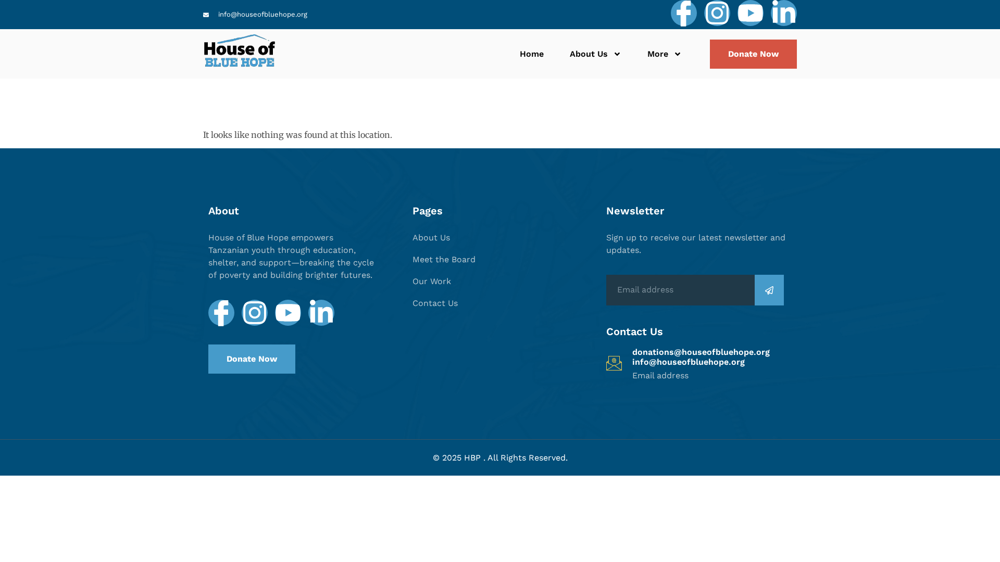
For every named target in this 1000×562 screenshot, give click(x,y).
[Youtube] (751, 13)
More (657, 54)
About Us (589, 54)
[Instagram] (717, 13)
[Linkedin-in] (784, 13)
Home (532, 54)
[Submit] (769, 290)
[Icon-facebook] (684, 13)
